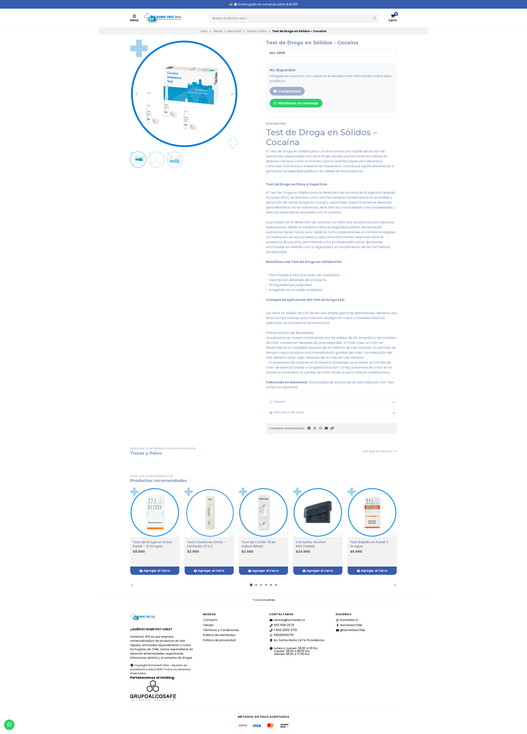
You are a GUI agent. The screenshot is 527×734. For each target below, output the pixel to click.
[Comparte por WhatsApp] (320, 428)
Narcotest (235, 31)
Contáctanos (289, 91)
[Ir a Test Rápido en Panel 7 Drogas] (372, 512)
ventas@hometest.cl (289, 620)
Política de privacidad (219, 640)
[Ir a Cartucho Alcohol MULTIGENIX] (317, 512)
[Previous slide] (136, 94)
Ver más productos (378, 451)
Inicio (204, 31)
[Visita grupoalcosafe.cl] (161, 690)
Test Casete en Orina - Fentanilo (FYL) (206, 544)
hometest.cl (349, 620)
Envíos (279, 401)
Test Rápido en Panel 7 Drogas (369, 544)
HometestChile (351, 625)
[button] (332, 428)
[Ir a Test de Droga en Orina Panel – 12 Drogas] (154, 512)
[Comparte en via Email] (326, 428)
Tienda (218, 31)
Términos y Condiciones (221, 630)
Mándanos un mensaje (297, 103)
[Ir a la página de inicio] (162, 18)
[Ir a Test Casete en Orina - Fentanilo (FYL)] (209, 512)
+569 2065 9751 (285, 630)
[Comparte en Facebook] (309, 428)
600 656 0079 (284, 625)
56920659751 (284, 635)
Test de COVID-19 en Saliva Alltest (258, 544)
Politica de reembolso (219, 635)
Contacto (210, 620)
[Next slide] (232, 94)
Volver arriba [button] (265, 600)
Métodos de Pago (289, 412)
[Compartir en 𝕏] (315, 428)
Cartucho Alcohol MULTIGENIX (310, 544)
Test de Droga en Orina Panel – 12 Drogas (152, 544)
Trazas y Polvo (257, 31)
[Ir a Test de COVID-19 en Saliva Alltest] (263, 512)
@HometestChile (352, 630)
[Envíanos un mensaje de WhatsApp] (9, 725)
